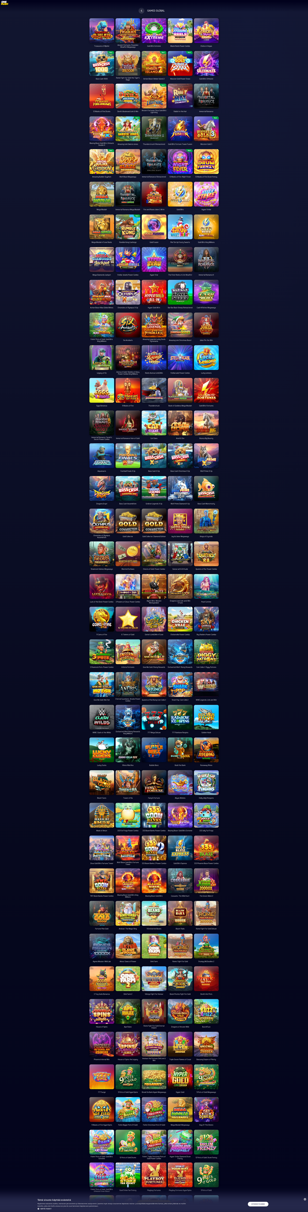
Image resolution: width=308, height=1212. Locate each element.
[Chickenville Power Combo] (180, 619)
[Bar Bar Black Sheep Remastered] (180, 292)
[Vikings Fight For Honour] (154, 978)
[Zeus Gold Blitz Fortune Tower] (101, 848)
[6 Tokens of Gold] (128, 619)
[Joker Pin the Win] (206, 325)
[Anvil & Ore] (180, 423)
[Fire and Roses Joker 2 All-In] (154, 194)
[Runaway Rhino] (206, 750)
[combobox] (305, 1199)
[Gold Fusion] (154, 227)
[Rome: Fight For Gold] (180, 946)
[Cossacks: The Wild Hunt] (180, 880)
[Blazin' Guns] (101, 782)
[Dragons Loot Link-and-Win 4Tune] (180, 586)
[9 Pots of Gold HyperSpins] (128, 1076)
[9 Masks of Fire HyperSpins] (101, 1109)
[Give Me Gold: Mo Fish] (101, 684)
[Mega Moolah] (101, 194)
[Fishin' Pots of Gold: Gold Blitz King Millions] (101, 325)
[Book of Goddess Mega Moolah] (180, 390)
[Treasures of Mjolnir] (101, 30)
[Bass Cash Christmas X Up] (180, 455)
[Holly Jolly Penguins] (206, 782)
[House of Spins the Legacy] (128, 1044)
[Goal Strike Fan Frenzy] (128, 1175)
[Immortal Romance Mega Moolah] (128, 194)
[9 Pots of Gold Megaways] (206, 1076)
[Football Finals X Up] (128, 455)
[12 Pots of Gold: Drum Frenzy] (206, 1142)
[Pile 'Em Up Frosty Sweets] (180, 227)
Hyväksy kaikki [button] (258, 1204)
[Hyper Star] (154, 259)
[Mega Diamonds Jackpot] (101, 259)
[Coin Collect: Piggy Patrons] (206, 651)
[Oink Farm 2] (128, 978)
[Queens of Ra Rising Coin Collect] (154, 684)
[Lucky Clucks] (101, 750)
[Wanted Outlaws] (128, 553)
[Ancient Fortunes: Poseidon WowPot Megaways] (128, 30)
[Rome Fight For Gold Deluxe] (206, 913)
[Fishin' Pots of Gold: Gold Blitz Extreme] (101, 1142)
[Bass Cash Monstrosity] (206, 488)
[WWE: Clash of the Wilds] (101, 717)
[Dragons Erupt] (101, 488)
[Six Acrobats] (128, 325)
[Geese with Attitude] (180, 553)
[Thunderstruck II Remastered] (154, 128)
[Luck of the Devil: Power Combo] (101, 586)
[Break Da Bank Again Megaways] (154, 1076)
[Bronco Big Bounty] (206, 423)
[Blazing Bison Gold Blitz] (154, 880)
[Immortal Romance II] (206, 259)
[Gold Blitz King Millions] (206, 227)
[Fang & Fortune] (154, 782)
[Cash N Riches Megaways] (206, 292)
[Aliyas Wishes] (180, 782)
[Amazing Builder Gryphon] (101, 161)
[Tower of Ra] (128, 782)
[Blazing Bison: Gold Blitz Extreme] (180, 815)
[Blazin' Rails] (180, 913)
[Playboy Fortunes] (154, 1175)
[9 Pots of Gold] (206, 1175)
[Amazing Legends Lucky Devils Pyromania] (154, 325)
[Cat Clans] (154, 423)
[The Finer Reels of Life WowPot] (180, 259)
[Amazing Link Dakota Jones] (128, 128)
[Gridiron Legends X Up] (154, 488)
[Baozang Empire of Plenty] (206, 1044)
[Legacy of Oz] (101, 357)
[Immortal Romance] (206, 96)
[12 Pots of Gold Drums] (128, 1142)
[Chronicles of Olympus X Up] (128, 292)
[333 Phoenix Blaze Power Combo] (206, 848)
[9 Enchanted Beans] (154, 913)
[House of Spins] (101, 1011)
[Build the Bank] (180, 750)
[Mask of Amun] (101, 815)
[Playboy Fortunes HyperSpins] (180, 1175)
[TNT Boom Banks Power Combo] (101, 880)
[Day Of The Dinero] (206, 1109)
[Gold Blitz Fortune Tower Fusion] (180, 128)
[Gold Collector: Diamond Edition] (154, 521)
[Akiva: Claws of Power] (128, 946)
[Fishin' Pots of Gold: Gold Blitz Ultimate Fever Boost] (101, 1175)
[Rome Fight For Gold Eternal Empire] (154, 1011)
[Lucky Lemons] (206, 357)
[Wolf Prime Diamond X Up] (180, 488)
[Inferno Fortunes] (128, 651)
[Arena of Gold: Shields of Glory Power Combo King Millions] (128, 357)
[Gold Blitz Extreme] (154, 30)
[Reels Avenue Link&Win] (154, 357)
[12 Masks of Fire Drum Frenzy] (206, 161)
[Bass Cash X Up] (154, 455)
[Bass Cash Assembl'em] (128, 488)
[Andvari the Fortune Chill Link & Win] (154, 1044)
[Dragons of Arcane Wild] (180, 1011)
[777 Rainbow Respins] (180, 717)
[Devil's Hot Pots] (206, 978)
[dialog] (154, 1204)
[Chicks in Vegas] (206, 30)
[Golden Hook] (206, 717)
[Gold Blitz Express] (180, 848)
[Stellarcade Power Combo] (180, 357)
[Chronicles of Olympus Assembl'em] (101, 521)
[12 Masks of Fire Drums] (101, 96)
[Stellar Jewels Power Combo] (128, 259)
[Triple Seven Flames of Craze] (180, 1044)
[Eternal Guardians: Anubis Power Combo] (128, 684)
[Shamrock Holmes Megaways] (101, 553)
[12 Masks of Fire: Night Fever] (180, 161)
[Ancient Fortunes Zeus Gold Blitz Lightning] (154, 96)
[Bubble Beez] (154, 750)
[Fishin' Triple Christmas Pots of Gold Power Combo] (154, 1142)
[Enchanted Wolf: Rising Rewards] (180, 651)
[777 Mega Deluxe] (154, 717)
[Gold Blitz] (180, 194)
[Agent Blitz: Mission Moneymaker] (154, 586)
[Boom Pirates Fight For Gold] (180, 978)
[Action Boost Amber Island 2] (154, 63)
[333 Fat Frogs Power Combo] (128, 815)
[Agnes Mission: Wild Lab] (101, 946)
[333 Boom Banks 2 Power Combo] (154, 848)
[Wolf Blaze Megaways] (128, 161)
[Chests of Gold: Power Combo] (154, 553)
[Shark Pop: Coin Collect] (180, 684)
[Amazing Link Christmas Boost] (180, 325)
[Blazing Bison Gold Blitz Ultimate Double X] (101, 128)
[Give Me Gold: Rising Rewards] (154, 651)
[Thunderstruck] (154, 390)
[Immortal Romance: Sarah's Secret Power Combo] (101, 423)
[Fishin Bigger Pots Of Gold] (128, 1109)
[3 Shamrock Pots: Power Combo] (101, 651)
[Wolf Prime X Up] (206, 455)
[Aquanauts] (101, 455)
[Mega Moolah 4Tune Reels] (101, 227)
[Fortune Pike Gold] (101, 913)
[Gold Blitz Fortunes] (206, 390)
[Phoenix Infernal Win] (101, 1044)
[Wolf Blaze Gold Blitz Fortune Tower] (128, 848)
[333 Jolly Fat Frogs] (206, 815)
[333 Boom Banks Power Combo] (154, 815)
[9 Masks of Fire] (128, 390)
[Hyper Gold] (180, 1076)
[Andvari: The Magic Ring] (128, 913)
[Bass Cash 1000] (101, 63)
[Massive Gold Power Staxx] (180, 63)
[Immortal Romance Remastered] (154, 161)
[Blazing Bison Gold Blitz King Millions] (128, 880)
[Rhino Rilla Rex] (128, 750)
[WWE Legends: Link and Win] (206, 684)
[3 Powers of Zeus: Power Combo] (128, 586)
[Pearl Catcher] (206, 586)
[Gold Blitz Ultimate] (206, 63)
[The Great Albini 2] (206, 880)
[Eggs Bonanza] (101, 390)
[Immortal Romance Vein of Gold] (128, 423)
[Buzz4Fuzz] (206, 1011)
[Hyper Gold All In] (154, 292)
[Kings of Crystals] (206, 521)
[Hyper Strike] (206, 194)
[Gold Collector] (128, 521)
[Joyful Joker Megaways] (180, 521)
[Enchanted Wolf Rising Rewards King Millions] (128, 717)
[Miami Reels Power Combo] (180, 30)
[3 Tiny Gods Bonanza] (101, 978)
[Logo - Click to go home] (4, 4)
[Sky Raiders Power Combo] (206, 619)
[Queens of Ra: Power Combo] (206, 553)
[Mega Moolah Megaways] (180, 1109)
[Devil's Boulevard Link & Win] (128, 96)
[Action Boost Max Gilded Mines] (101, 292)
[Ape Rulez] (128, 1011)
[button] (113, 1208)
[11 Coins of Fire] (101, 619)
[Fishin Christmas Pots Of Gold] (154, 1109)
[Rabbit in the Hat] (180, 96)
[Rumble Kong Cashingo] (128, 227)
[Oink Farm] (154, 946)
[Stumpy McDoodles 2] (206, 946)
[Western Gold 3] (206, 128)
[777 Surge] (101, 1076)
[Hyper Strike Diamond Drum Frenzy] (180, 1142)
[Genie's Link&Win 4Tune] (154, 619)
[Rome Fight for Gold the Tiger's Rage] (128, 63)
